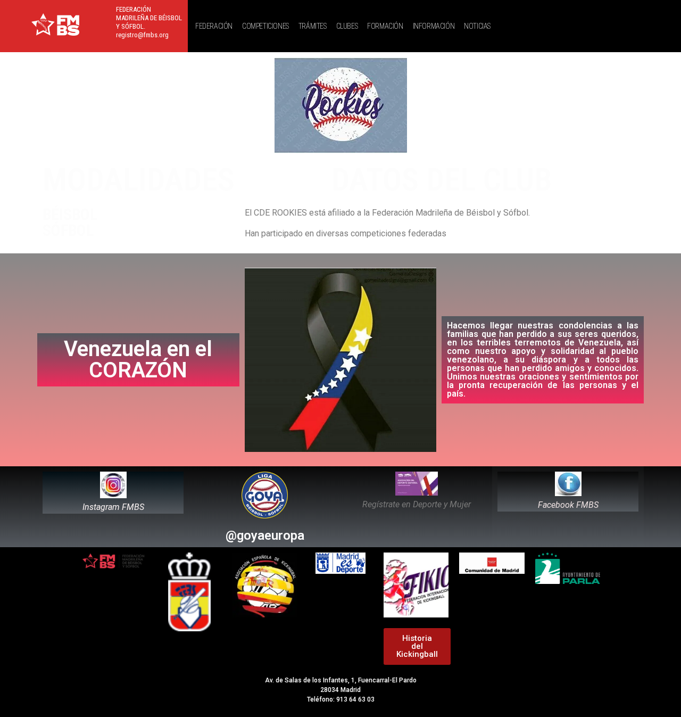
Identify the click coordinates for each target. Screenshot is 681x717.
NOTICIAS (477, 26)
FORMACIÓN (385, 26)
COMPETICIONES (265, 26)
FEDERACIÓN (213, 26)
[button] (216, 26)
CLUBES (347, 26)
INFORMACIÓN (434, 26)
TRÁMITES (312, 26)
